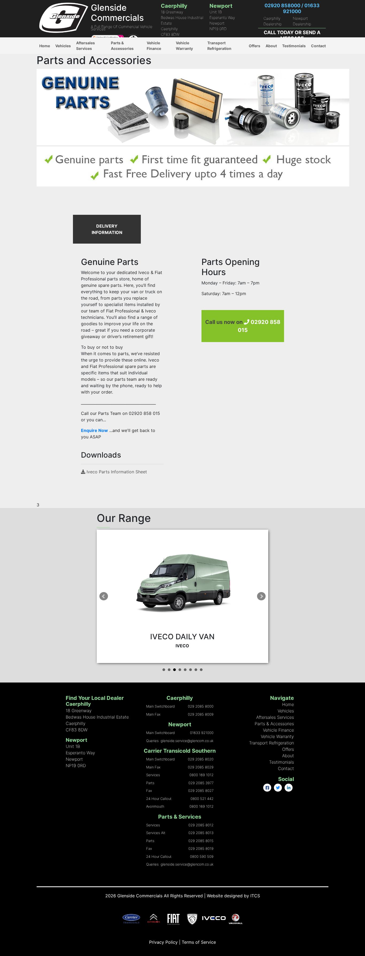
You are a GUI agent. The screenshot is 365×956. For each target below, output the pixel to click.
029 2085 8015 (200, 841)
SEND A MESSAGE (300, 35)
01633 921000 (201, 733)
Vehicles (63, 45)
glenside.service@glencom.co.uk (187, 741)
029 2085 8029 (200, 767)
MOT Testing (87, 70)
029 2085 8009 (200, 714)
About (271, 45)
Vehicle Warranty (184, 46)
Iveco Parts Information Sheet (116, 471)
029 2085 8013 (200, 833)
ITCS (255, 895)
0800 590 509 (201, 856)
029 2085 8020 (200, 759)
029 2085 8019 (200, 848)
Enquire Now (94, 430)
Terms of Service (199, 942)
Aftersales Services (85, 46)
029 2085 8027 (200, 790)
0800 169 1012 (201, 775)
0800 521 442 (202, 798)
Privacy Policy (163, 942)
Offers (254, 45)
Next (261, 596)
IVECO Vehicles (69, 56)
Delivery (118, 59)
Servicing (85, 81)
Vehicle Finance (154, 46)
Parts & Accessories (122, 46)
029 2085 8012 (200, 825)
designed (233, 895)
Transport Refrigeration (219, 46)
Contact (318, 45)
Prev (103, 596)
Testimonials (294, 45)
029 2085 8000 (200, 706)
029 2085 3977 (200, 783)
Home (44, 45)
